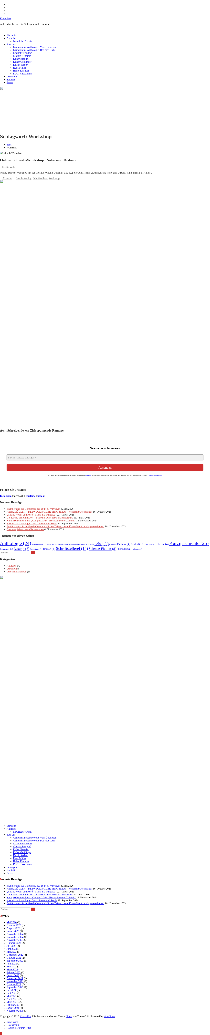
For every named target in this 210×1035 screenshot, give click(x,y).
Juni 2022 (12, 963)
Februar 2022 (14, 972)
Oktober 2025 (14, 925)
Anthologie (15, 543)
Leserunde (6, 549)
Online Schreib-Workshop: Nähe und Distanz (38, 160)
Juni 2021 (12, 993)
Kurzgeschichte (189, 543)
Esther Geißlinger (22, 61)
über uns (11, 44)
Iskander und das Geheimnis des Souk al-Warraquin (33, 508)
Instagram (5, 496)
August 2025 (13, 928)
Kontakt (11, 79)
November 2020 (15, 1010)
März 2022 (12, 969)
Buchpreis (73, 544)
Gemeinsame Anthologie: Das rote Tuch (34, 50)
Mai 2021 (12, 996)
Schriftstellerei (40, 178)
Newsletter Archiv (22, 41)
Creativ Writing (24, 178)
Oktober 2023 (14, 943)
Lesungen (12, 76)
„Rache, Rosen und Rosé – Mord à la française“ (31, 514)
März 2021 (12, 1002)
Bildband (63, 544)
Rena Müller (19, 67)
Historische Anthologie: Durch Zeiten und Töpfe (32, 523)
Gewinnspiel (151, 544)
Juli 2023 (11, 945)
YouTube (30, 496)
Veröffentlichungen (16, 571)
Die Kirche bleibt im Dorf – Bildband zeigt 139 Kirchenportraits (40, 517)
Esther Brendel (21, 58)
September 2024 (15, 937)
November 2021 (15, 981)
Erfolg (101, 544)
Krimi (163, 544)
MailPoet (88, 475)
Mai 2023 (12, 951)
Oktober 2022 (14, 957)
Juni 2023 (12, 948)
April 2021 (12, 999)
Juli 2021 (11, 990)
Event (112, 544)
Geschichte (137, 544)
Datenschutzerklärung (155, 475)
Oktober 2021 (14, 984)
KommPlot (5, 18)
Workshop (54, 178)
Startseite (11, 35)
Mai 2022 (12, 966)
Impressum (12, 1022)
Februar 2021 (14, 1005)
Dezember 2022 (15, 954)
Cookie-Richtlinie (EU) (19, 1027)
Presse (10, 82)
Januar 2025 (13, 931)
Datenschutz (13, 1025)
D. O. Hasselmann (22, 73)
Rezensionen (36, 549)
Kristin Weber (20, 64)
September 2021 (15, 987)
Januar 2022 (13, 975)
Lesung (21, 549)
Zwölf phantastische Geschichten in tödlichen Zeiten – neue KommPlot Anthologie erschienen (55, 526)
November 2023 (15, 940)
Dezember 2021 (15, 978)
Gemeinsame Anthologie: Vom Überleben (34, 47)
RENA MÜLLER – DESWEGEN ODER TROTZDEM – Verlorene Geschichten (49, 511)
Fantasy (123, 544)
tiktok (40, 496)
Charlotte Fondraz (22, 53)
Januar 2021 (13, 1007)
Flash (69, 1016)
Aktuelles (11, 38)
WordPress (109, 1016)
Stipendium (124, 549)
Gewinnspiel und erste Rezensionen (25, 529)
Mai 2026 (12, 922)
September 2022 (15, 960)
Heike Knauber (21, 70)
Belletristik (52, 544)
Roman (49, 548)
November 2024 (15, 934)
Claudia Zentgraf (22, 55)
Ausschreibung (39, 544)
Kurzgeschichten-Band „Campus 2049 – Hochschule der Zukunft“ (41, 520)
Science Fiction (102, 549)
